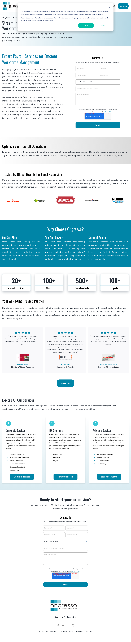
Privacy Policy (108, 112)
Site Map (89, 631)
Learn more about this (22, 476)
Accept (86, 25)
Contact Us (123, 6)
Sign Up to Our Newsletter (65, 617)
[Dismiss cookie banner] (109, 7)
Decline (102, 25)
